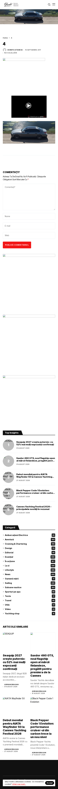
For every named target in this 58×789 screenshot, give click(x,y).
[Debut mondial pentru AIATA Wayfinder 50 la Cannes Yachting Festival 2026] (8, 477)
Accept (50, 783)
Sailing (29, 583)
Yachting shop (29, 613)
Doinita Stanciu (15, 50)
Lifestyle (29, 570)
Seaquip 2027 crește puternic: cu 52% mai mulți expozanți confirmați (35, 443)
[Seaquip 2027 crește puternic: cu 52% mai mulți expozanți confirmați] (8, 445)
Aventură (29, 539)
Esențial (29, 557)
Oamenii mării (29, 578)
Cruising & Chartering (29, 544)
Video (29, 609)
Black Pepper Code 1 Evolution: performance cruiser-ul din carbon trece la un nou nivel (35, 493)
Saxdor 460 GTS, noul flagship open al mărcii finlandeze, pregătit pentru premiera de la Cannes (35, 461)
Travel (29, 600)
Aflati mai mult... (19, 784)
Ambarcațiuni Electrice (29, 535)
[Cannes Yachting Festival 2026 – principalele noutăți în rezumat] (8, 509)
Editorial (29, 552)
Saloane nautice (29, 587)
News (29, 574)
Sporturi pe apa (29, 592)
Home (5, 38)
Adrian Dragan (11, 684)
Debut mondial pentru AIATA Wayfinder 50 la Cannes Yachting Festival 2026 (34, 477)
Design (29, 548)
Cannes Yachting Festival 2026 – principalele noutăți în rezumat (33, 507)
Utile (29, 605)
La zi (29, 565)
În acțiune (29, 561)
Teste (29, 596)
